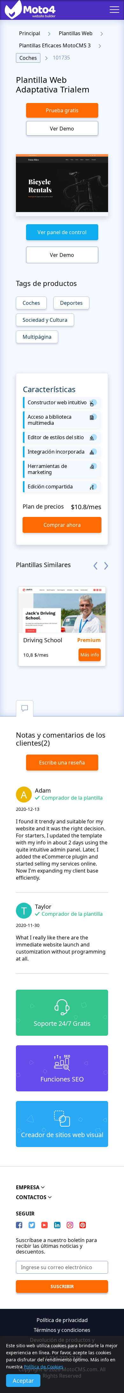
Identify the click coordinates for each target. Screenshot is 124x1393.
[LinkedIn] (57, 1225)
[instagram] (70, 1225)
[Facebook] (19, 1225)
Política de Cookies (43, 1367)
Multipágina (37, 336)
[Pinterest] (82, 1225)
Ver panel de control (62, 232)
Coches (28, 57)
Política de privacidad (62, 1320)
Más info (89, 655)
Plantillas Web (76, 33)
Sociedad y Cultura (45, 319)
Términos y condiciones (62, 1330)
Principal (29, 33)
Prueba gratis (62, 110)
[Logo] (25, 9)
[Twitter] (32, 1225)
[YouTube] (44, 1225)
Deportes (71, 302)
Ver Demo (62, 128)
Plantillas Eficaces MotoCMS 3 (55, 45)
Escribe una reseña (62, 762)
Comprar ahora (62, 524)
